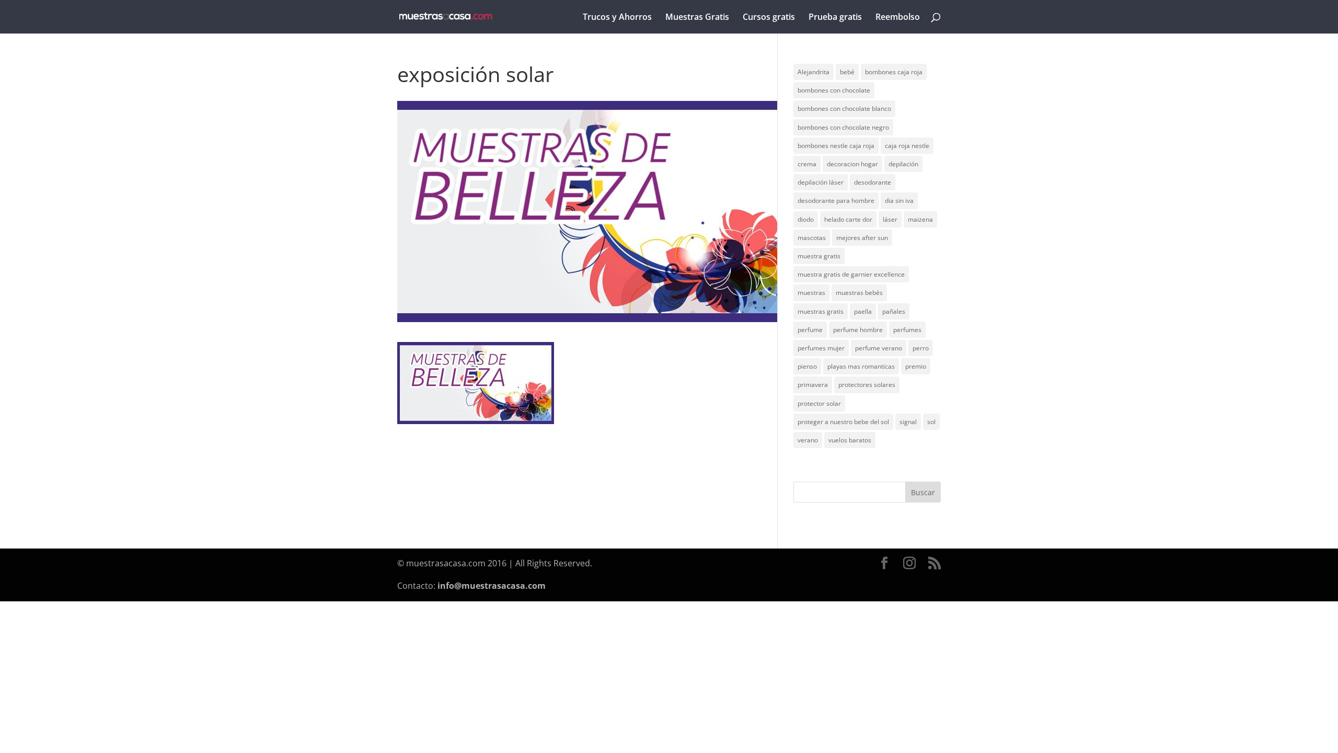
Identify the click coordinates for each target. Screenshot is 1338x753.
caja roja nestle (907, 145)
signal (908, 421)
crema (807, 163)
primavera (813, 384)
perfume (810, 329)
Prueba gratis (835, 17)
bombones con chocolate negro (843, 127)
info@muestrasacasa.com (491, 585)
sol (931, 421)
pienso (807, 366)
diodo (806, 219)
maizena (920, 219)
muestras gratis (821, 311)
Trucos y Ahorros (617, 17)
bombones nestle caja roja (836, 145)
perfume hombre (858, 329)
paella (863, 311)
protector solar (819, 403)
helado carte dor (848, 219)
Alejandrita (813, 71)
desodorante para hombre (836, 200)
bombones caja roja (893, 71)
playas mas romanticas (861, 366)
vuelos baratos (849, 440)
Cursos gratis (769, 17)
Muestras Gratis (697, 17)
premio (915, 366)
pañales (893, 311)
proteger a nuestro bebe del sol (843, 421)
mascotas (812, 237)
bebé (847, 71)
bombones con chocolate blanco (844, 108)
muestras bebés (859, 292)
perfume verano (878, 348)
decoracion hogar (852, 163)
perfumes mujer (821, 348)
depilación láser (821, 182)
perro (921, 348)
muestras (811, 292)
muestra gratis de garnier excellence (851, 274)
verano (808, 440)
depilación (903, 163)
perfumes (907, 329)
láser (890, 219)
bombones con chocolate (834, 90)
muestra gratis (819, 256)
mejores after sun (862, 237)
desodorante (872, 182)
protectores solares (866, 384)
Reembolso (897, 17)
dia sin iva (899, 200)
